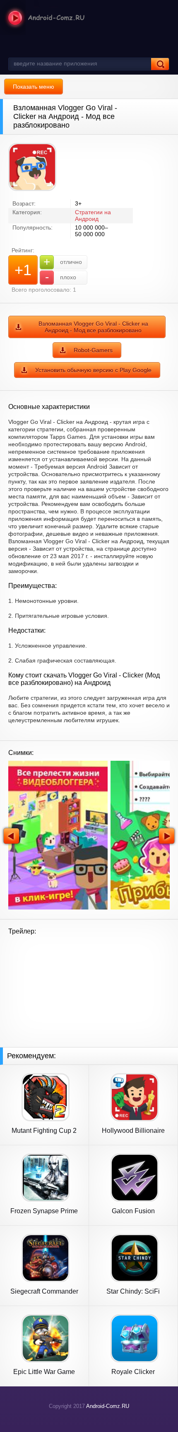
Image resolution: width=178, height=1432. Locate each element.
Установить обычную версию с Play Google (93, 370)
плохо (61, 277)
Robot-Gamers (93, 350)
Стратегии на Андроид (93, 215)
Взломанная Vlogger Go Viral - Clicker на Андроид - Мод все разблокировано (93, 327)
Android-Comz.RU (107, 1406)
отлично (62, 261)
